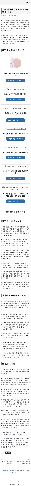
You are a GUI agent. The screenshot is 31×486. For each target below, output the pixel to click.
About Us (7, 481)
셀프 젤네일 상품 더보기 (15, 212)
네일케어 (8, 452)
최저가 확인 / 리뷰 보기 (15, 80)
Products (3, 15)
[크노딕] (6, 2)
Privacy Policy (15, 481)
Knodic (19, 484)
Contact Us (23, 481)
